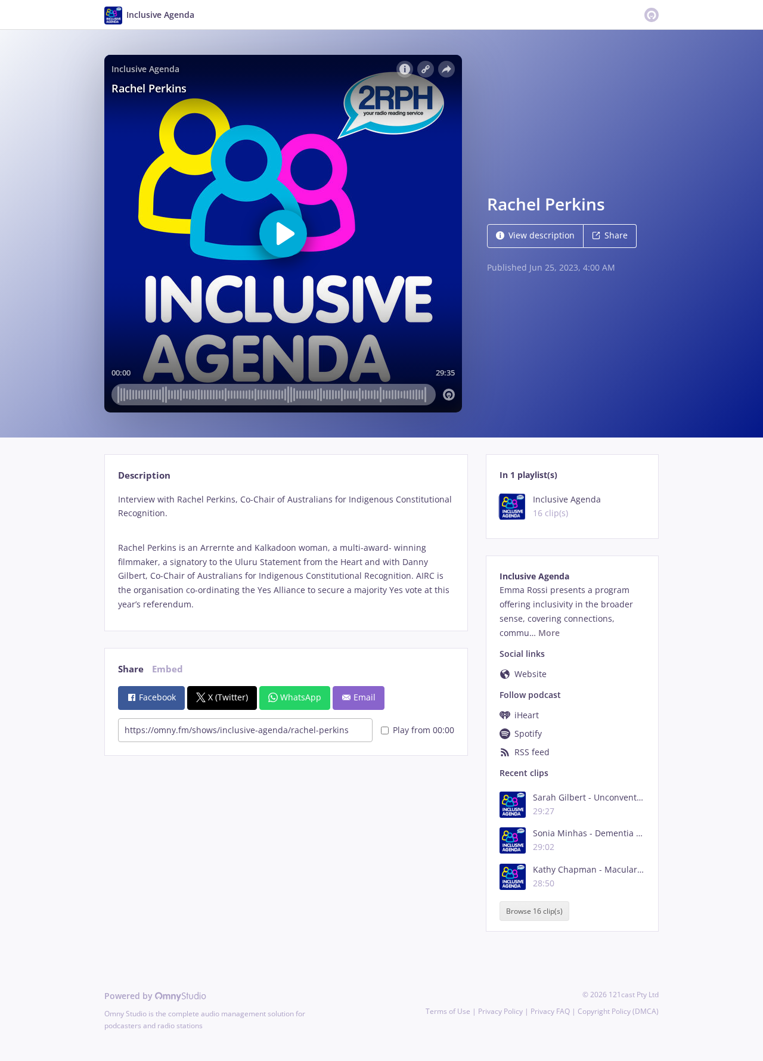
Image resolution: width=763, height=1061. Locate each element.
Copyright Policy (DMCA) (618, 1011)
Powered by (129, 995)
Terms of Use (448, 1011)
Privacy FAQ (550, 1011)
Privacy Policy (500, 1011)
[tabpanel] (286, 552)
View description (541, 235)
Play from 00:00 (423, 730)
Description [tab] (144, 475)
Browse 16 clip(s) (534, 911)
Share (616, 235)
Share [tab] (131, 669)
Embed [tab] (167, 669)
